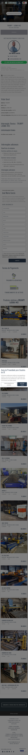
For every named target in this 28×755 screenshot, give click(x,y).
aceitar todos (22, 384)
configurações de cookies (9, 384)
